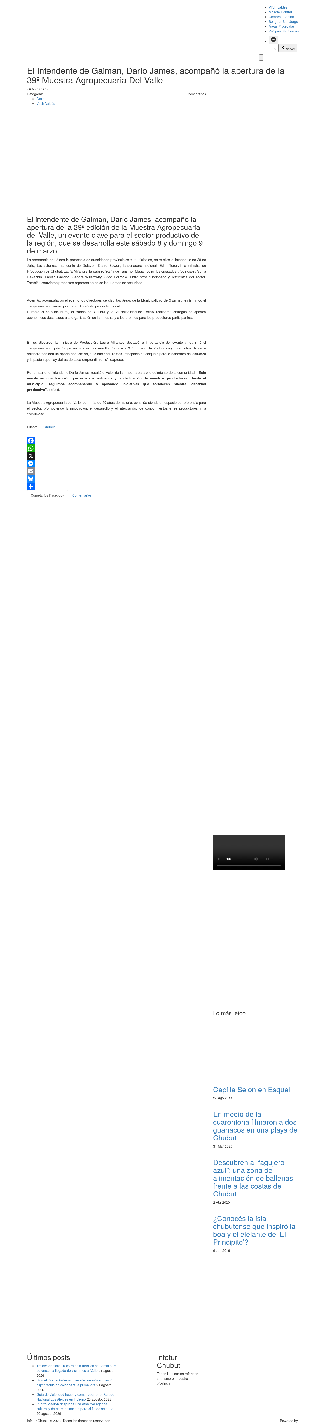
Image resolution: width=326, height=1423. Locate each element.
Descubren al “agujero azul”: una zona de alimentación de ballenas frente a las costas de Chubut (253, 1178)
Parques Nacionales (284, 31)
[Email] (116, 471)
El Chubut (47, 426)
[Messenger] (116, 463)
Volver (290, 49)
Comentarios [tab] (82, 495)
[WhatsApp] (116, 448)
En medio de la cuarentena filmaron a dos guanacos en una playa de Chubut (255, 1126)
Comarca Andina (281, 16)
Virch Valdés (278, 7)
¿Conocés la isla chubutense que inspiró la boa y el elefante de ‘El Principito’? (254, 1230)
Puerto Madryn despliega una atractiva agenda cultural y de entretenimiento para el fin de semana (75, 1406)
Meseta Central (280, 12)
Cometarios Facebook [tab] (47, 495)
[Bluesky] (116, 479)
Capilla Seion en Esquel (251, 1089)
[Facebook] (116, 440)
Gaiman (42, 98)
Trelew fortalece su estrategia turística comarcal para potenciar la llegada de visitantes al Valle (77, 1368)
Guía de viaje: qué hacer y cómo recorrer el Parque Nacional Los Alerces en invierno (75, 1397)
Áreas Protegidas (282, 26)
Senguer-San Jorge (283, 21)
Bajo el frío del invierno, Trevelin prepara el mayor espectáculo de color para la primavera (74, 1382)
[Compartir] (116, 486)
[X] (116, 456)
